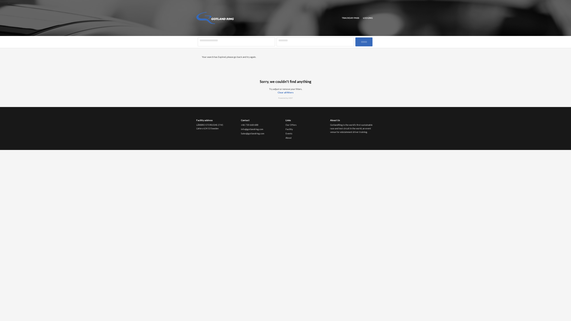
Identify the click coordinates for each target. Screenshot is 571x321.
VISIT (290, 98)
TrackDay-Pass (350, 18)
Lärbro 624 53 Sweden (207, 128)
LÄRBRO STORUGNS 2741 (210, 124)
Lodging (368, 18)
